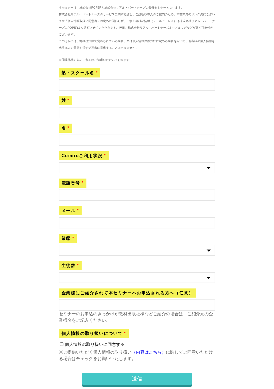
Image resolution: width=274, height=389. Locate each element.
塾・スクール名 (78, 73)
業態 (66, 238)
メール (69, 210)
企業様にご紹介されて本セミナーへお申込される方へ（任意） (127, 293)
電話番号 (71, 183)
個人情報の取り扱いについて (92, 333)
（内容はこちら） (149, 352)
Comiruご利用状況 (82, 155)
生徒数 (69, 265)
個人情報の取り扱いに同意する (95, 344)
